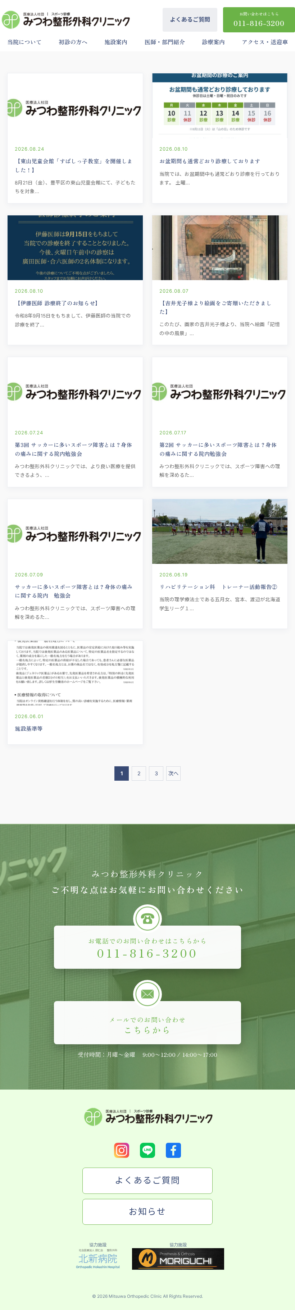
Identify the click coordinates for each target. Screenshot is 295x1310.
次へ (173, 773)
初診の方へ (73, 41)
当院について (24, 41)
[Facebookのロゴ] (173, 1150)
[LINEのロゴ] (147, 1150)
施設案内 (115, 41)
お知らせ (147, 1211)
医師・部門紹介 (165, 41)
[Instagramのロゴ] (121, 1150)
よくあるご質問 (190, 19)
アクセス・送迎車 (265, 41)
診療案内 (213, 41)
